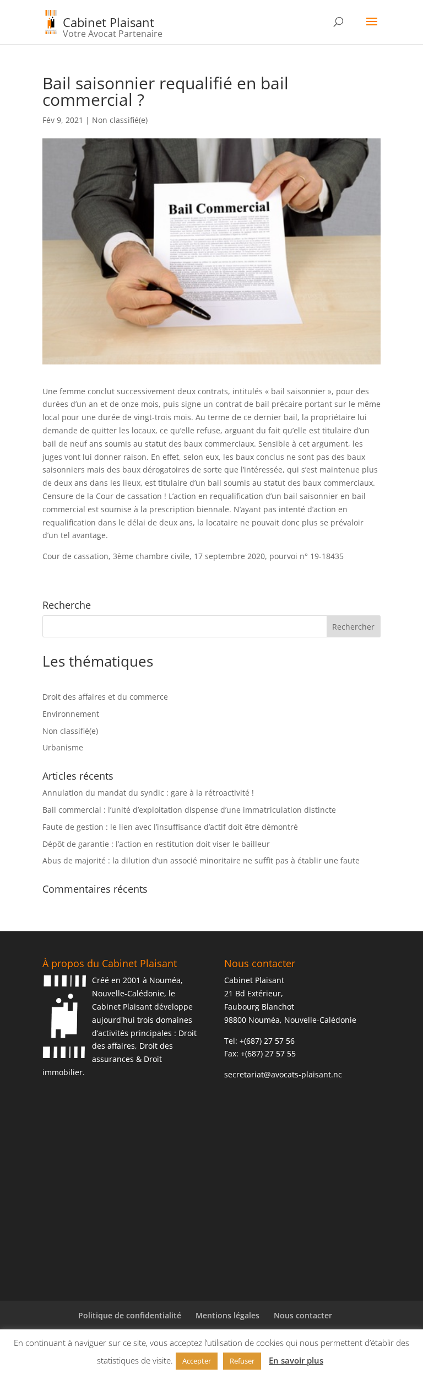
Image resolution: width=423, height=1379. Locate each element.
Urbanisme (62, 747)
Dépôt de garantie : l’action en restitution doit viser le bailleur (156, 844)
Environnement (70, 714)
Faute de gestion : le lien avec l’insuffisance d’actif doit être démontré (170, 827)
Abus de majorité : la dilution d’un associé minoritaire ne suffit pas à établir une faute (201, 860)
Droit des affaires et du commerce (105, 696)
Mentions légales (227, 1315)
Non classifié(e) (120, 120)
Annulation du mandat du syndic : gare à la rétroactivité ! (148, 792)
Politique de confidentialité (129, 1315)
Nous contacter (303, 1315)
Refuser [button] (242, 1361)
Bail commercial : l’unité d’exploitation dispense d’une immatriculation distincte (189, 809)
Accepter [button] (196, 1361)
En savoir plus (296, 1360)
